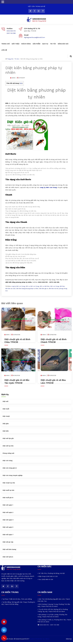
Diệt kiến (6, 431)
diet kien (62, 286)
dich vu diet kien (44, 286)
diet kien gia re (43, 288)
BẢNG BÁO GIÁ (63, 44)
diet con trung (54, 286)
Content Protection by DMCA (39, 639)
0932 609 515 (11, 31)
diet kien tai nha (53, 288)
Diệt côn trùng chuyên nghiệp (12, 475)
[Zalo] (4, 630)
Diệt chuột (6, 416)
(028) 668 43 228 (52, 576)
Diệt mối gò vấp (8, 542)
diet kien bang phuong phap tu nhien (27, 288)
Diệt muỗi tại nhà (8, 490)
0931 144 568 (11, 33)
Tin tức (17, 59)
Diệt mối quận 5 (8, 527)
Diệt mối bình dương (9, 549)
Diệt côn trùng (7, 460)
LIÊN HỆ (4, 50)
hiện (21, 83)
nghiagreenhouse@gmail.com (34, 37)
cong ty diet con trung (18, 286)
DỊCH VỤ (45, 44)
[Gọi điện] (4, 638)
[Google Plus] (39, 11)
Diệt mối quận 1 (8, 505)
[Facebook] (34, 11)
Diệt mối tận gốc (8, 438)
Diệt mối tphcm (8, 557)
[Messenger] (4, 622)
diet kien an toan (10, 288)
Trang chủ (10, 59)
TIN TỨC (53, 44)
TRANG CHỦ (5, 44)
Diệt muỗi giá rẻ (8, 497)
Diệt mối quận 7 (8, 534)
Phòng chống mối (8, 453)
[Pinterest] (43, 11)
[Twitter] (30, 11)
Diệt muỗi (6, 409)
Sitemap (69, 639)
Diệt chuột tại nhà (9, 483)
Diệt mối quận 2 (8, 512)
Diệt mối (5, 401)
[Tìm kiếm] (70, 56)
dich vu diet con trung (32, 286)
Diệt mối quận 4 (8, 520)
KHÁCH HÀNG (26, 44)
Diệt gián (6, 423)
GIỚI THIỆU (15, 44)
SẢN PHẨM (36, 44)
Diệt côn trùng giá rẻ (10, 468)
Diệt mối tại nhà (8, 446)
